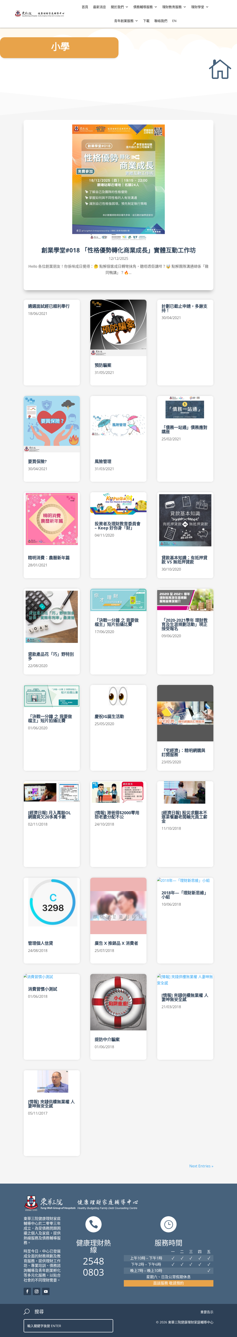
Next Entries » (201, 1166)
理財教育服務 (172, 7)
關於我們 (117, 7)
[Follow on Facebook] (27, 1291)
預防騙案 (103, 365)
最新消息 (99, 7)
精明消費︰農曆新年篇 (49, 557)
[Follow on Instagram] (36, 1291)
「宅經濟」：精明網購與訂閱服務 (183, 752)
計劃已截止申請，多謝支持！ (184, 308)
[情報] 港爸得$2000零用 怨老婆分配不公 (117, 815)
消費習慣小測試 (42, 989)
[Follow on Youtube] (46, 1291)
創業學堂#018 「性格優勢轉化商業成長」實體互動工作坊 (118, 250)
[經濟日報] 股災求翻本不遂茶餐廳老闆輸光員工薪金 (184, 817)
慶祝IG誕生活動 (109, 716)
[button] (126, 7)
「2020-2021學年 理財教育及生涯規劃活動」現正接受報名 (185, 624)
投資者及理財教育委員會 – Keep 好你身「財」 (117, 526)
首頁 (85, 7)
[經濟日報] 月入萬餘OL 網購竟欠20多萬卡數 (51, 815)
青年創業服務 (124, 21)
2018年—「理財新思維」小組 (185, 895)
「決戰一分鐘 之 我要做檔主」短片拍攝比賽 (50, 718)
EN (174, 21)
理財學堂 (197, 7)
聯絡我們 (160, 21)
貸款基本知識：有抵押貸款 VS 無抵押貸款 (184, 560)
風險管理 (103, 461)
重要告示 (206, 1312)
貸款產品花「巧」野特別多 (51, 656)
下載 (146, 21)
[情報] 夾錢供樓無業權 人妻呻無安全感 (51, 1104)
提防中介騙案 (107, 1039)
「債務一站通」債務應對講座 (184, 429)
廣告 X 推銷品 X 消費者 (116, 943)
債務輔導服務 (143, 7)
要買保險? (37, 461)
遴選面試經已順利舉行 (49, 306)
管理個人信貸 (40, 943)
